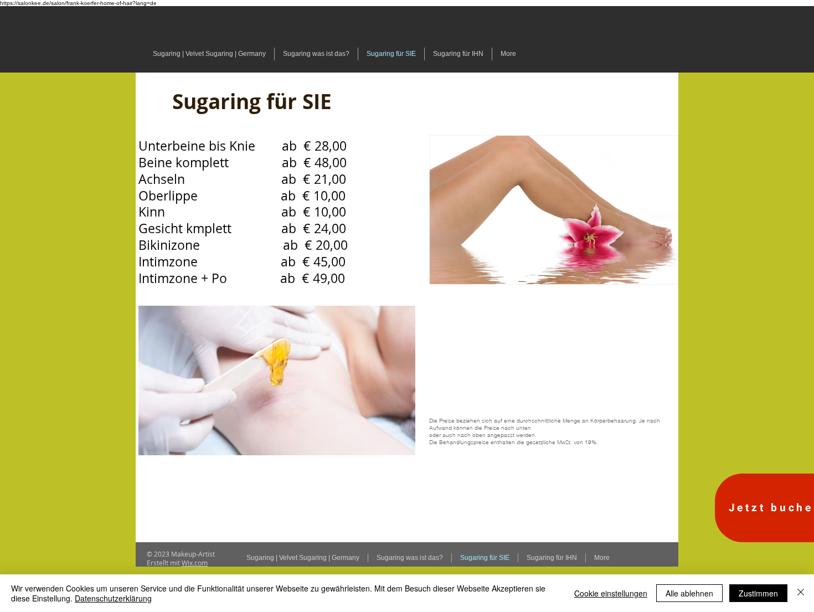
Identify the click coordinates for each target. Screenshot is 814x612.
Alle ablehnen (689, 593)
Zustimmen (758, 593)
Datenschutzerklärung (113, 598)
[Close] (800, 593)
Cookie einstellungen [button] (610, 593)
